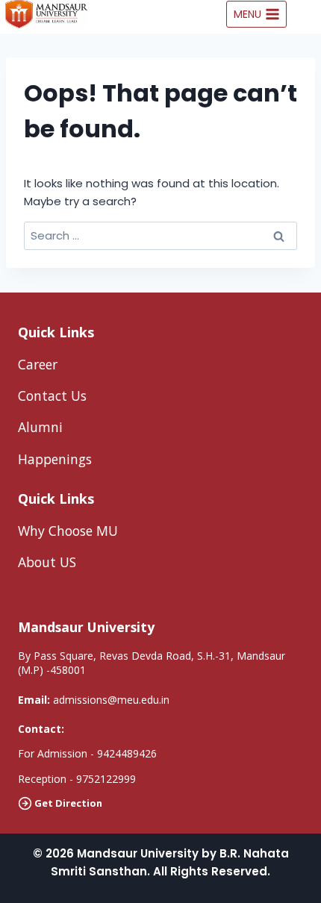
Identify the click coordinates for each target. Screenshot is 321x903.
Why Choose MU (68, 531)
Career (37, 364)
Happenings (55, 459)
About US (47, 562)
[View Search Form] (307, 14)
